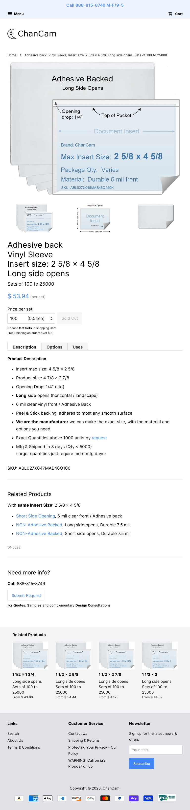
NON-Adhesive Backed (39, 524)
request (99, 437)
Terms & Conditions (23, 747)
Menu (18, 14)
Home (11, 55)
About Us (15, 740)
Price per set (19, 309)
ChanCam (111, 788)
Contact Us (77, 733)
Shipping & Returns (84, 740)
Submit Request (26, 595)
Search (13, 733)
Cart (178, 14)
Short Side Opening (35, 516)
